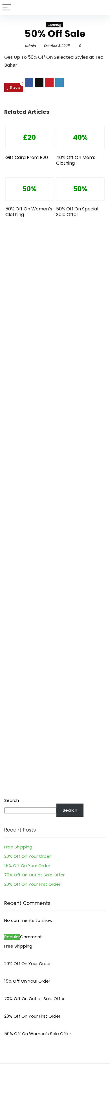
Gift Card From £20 (26, 157)
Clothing (54, 25)
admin (30, 45)
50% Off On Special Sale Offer (77, 212)
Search (11, 800)
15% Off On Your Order (27, 866)
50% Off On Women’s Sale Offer (37, 1034)
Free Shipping (18, 847)
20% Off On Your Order (27, 856)
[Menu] (7, 7)
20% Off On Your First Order (32, 884)
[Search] (101, 7)
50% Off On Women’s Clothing (28, 212)
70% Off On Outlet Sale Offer (34, 875)
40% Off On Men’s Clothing (75, 160)
